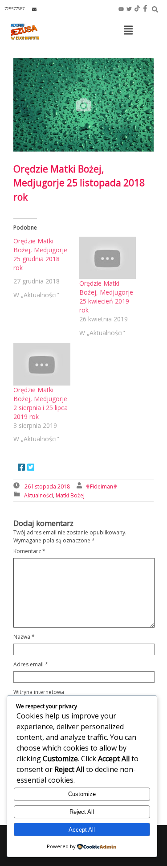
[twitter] (129, 9)
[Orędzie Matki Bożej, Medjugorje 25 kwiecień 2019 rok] (107, 258)
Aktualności (38, 495)
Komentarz (29, 551)
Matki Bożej (70, 495)
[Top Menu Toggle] (128, 31)
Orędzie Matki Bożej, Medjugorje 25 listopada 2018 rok (79, 183)
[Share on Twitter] (30, 468)
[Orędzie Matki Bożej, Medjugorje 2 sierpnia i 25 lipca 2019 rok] (41, 364)
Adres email (30, 664)
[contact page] (34, 9)
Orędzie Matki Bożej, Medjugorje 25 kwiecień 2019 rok (106, 296)
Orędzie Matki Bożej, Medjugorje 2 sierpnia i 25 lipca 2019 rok (40, 403)
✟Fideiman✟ (102, 486)
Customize (82, 794)
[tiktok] (137, 9)
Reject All (81, 812)
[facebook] (145, 9)
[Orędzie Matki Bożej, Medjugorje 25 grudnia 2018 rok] (46, 268)
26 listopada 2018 (47, 486)
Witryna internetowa (38, 692)
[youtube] (121, 9)
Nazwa (24, 636)
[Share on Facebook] (21, 468)
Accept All (82, 829)
